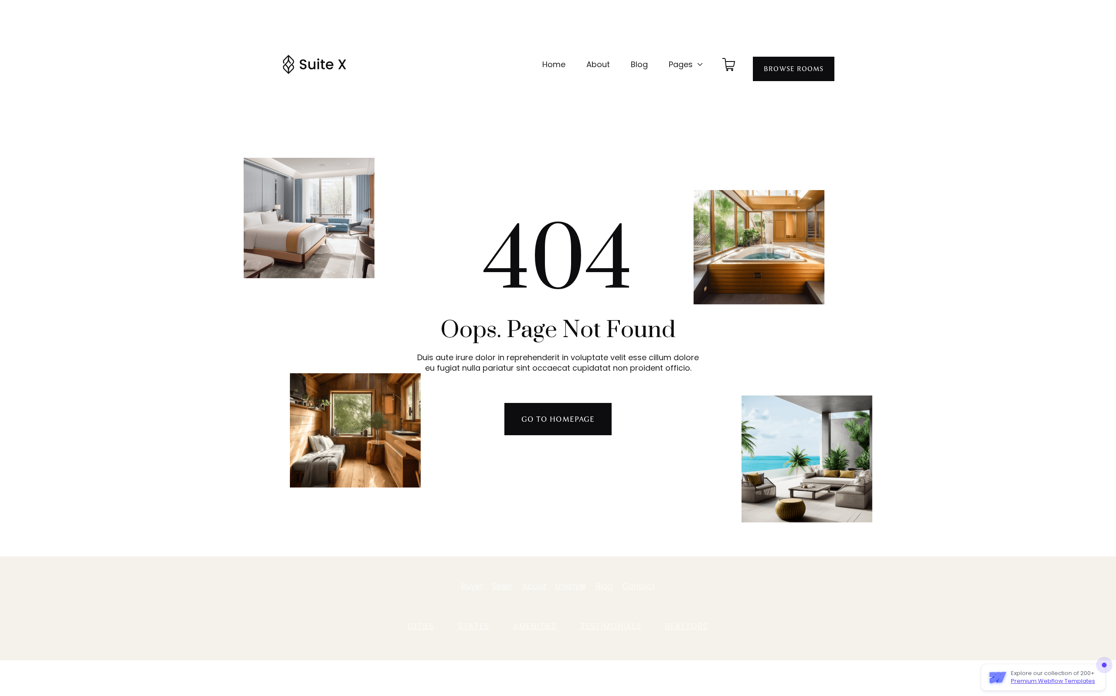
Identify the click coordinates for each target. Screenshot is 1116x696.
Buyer (472, 585)
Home (553, 64)
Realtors (686, 626)
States (474, 626)
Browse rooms (793, 69)
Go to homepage (558, 419)
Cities (421, 626)
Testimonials (611, 626)
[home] (314, 65)
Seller (502, 585)
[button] (686, 64)
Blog (639, 64)
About (598, 64)
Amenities (535, 626)
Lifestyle (570, 585)
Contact (638, 585)
